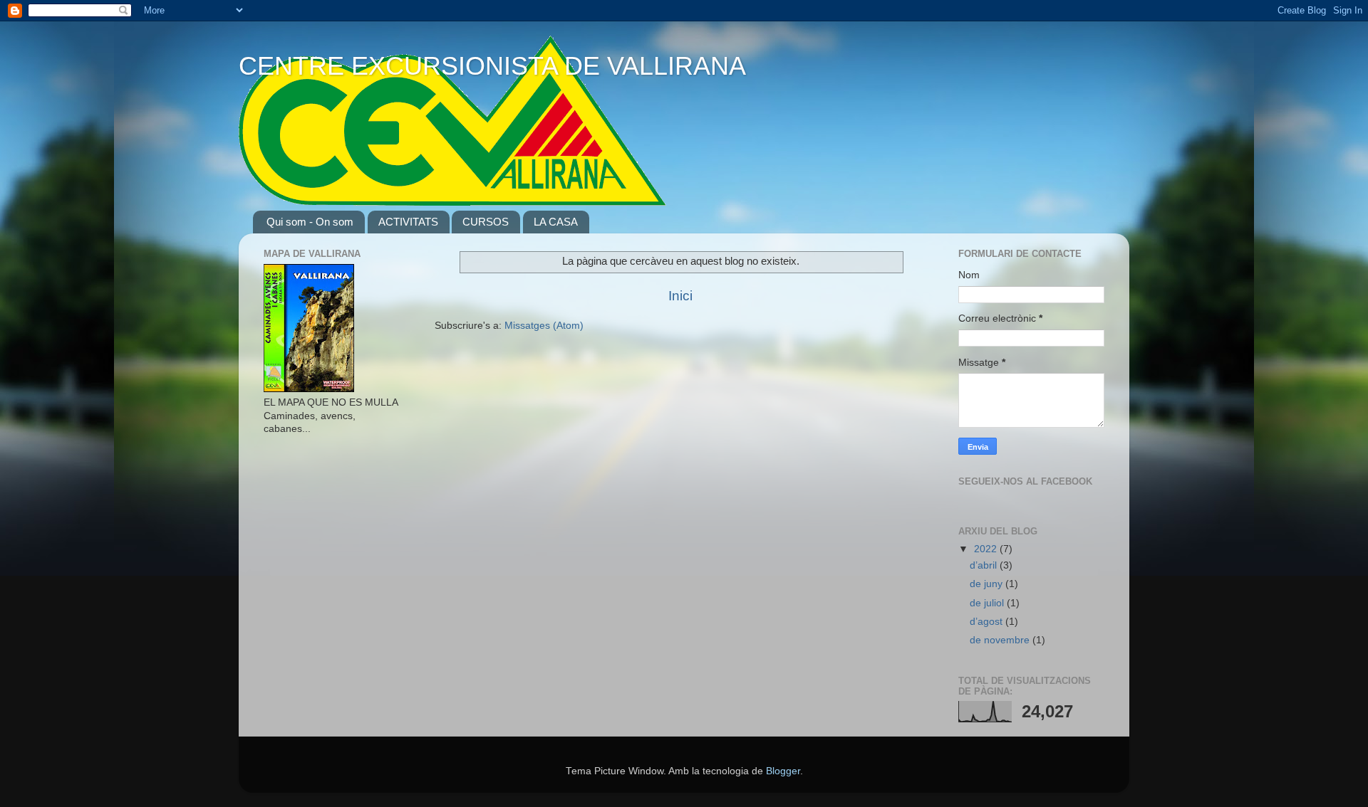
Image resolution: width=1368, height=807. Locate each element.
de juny (987, 584)
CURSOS (485, 222)
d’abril (985, 565)
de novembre (1001, 640)
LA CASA (556, 222)
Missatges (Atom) (544, 325)
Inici (680, 295)
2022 (987, 549)
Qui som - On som (309, 222)
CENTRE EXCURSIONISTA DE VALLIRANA (492, 65)
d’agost (987, 621)
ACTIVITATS (408, 222)
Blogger (783, 771)
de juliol (988, 603)
